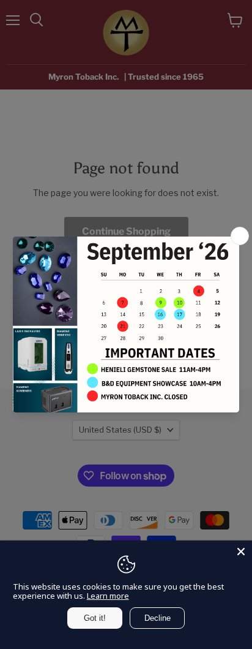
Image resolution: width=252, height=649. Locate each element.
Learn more (108, 595)
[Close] (241, 551)
